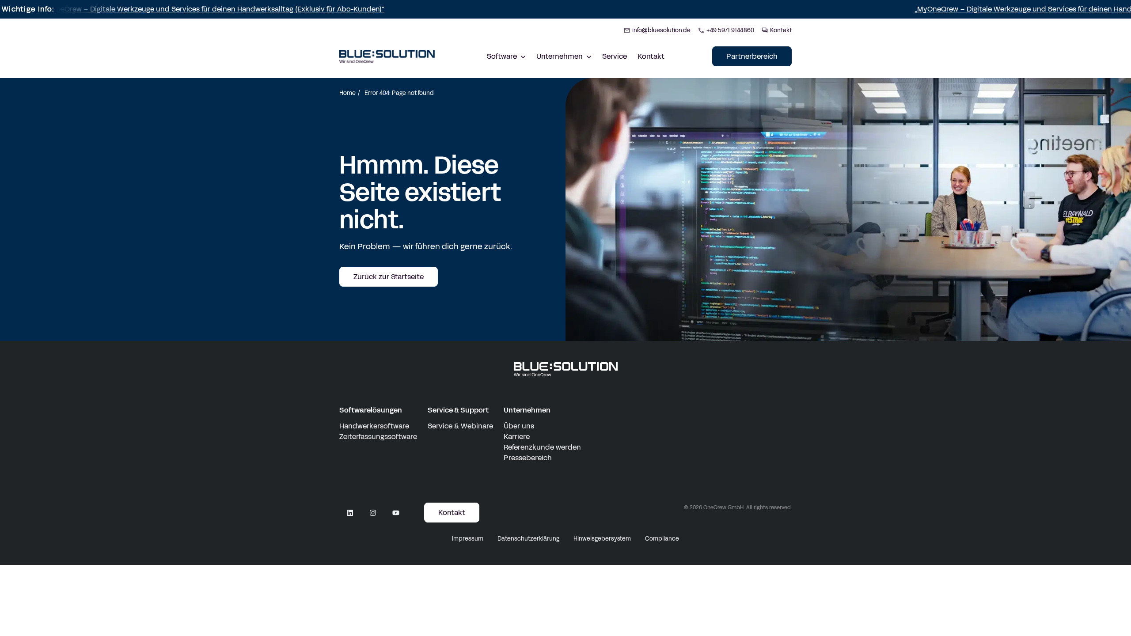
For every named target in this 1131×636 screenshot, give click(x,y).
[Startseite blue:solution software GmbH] (387, 56)
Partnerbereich (752, 56)
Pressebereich (528, 458)
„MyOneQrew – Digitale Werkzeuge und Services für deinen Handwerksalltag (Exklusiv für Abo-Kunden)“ (173, 9)
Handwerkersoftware (374, 426)
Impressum (467, 539)
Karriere (517, 437)
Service (614, 56)
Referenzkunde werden (542, 447)
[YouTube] (395, 512)
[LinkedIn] (350, 512)
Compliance (662, 539)
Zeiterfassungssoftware (378, 437)
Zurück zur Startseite (388, 277)
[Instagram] (372, 512)
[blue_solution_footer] (566, 369)
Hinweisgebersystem (602, 539)
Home (347, 93)
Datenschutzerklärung (528, 539)
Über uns (519, 426)
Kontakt (651, 56)
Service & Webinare (460, 426)
